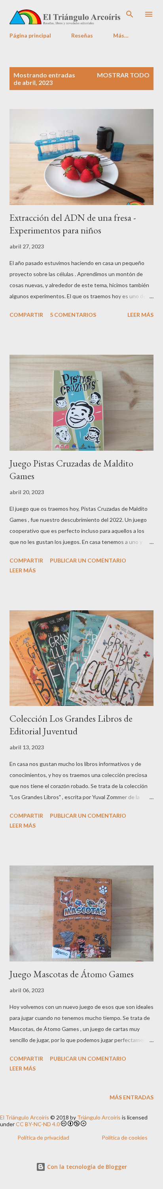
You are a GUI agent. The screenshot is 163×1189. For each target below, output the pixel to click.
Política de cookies (125, 1137)
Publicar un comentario (88, 560)
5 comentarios (73, 314)
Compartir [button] (26, 314)
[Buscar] (130, 14)
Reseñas (82, 35)
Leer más (140, 314)
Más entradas (132, 1097)
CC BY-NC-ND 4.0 (38, 1124)
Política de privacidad (43, 1137)
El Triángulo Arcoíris (24, 1117)
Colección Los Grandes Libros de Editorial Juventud (71, 724)
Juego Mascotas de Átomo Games (71, 974)
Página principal (30, 35)
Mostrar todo (123, 75)
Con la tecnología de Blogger (86, 1166)
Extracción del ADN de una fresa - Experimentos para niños (72, 223)
